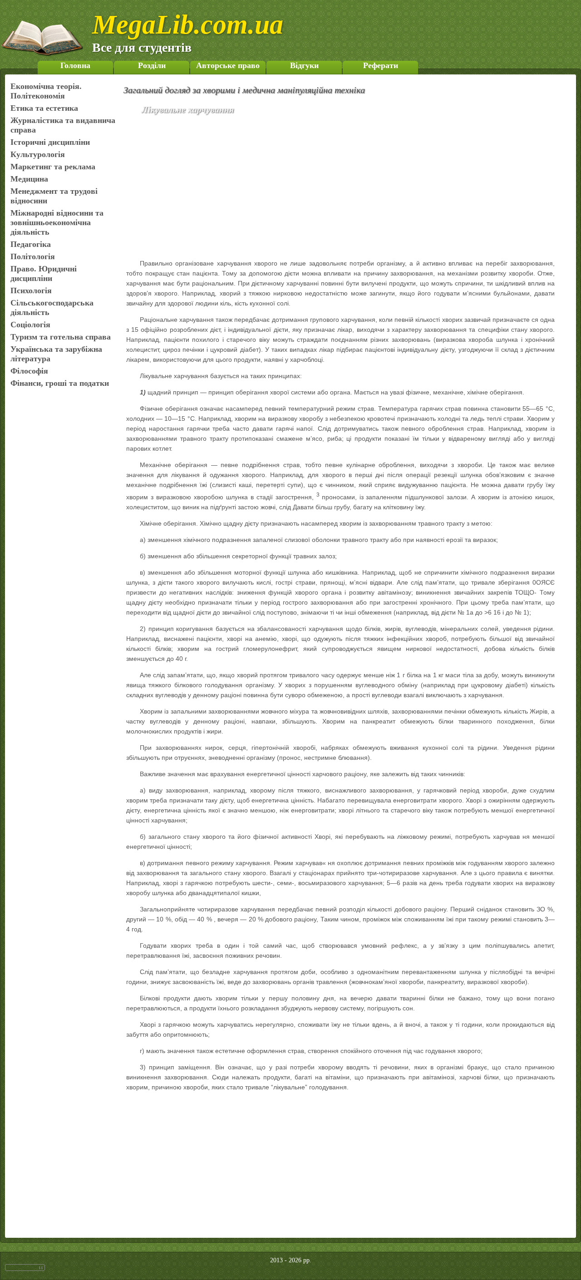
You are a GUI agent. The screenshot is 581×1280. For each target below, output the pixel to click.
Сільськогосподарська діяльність (52, 307)
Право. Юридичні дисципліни (43, 273)
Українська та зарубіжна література (56, 354)
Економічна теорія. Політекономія (46, 91)
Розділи (152, 65)
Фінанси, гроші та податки (59, 383)
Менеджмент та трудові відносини (54, 196)
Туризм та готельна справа (60, 336)
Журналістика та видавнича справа (62, 125)
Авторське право (228, 65)
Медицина (29, 178)
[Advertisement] (353, 188)
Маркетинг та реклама (52, 166)
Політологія (32, 256)
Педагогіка (30, 244)
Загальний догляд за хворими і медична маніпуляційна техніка (244, 90)
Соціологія (30, 324)
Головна (75, 65)
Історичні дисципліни (50, 142)
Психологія (31, 290)
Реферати (380, 65)
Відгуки (304, 65)
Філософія (29, 370)
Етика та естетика (44, 108)
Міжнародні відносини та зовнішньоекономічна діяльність (56, 222)
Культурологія (37, 154)
